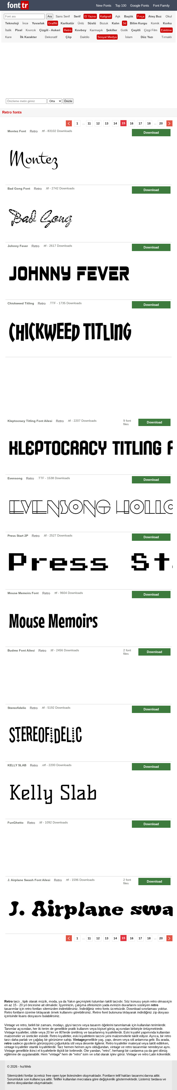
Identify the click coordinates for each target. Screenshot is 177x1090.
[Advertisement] (88, 387)
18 (149, 123)
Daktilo (84, 37)
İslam (129, 37)
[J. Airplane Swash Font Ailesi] (89, 905)
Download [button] (151, 132)
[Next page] (169, 123)
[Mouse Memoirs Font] (89, 618)
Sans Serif (63, 16)
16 (131, 123)
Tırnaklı (166, 37)
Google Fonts (139, 5)
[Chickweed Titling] (89, 328)
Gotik (124, 30)
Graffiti (52, 23)
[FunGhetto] (89, 847)
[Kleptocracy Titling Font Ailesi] (89, 446)
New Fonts (103, 5)
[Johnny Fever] (89, 271)
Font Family (161, 5)
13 (106, 123)
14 (115, 123)
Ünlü (81, 23)
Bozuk (104, 23)
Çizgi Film (150, 30)
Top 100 (120, 5)
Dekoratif (51, 37)
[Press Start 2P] (89, 560)
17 (140, 123)
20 (161, 123)
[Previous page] (69, 123)
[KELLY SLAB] (89, 790)
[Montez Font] (89, 156)
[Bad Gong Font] (89, 213)
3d (124, 23)
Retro (67, 30)
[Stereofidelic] (89, 733)
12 (98, 123)
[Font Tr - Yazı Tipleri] (18, 5)
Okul (169, 16)
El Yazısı (90, 16)
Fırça (140, 16)
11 (89, 123)
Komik (155, 23)
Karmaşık (96, 30)
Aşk (117, 16)
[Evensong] (89, 503)
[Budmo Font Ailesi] (89, 675)
